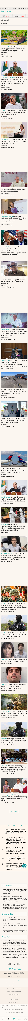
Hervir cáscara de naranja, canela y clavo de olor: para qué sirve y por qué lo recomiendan (16, 858)
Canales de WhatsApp (14, 980)
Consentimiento (14, 999)
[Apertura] (7, 973)
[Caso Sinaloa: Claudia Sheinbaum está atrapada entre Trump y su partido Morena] (14, 130)
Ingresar (25, 1019)
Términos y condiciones (14, 994)
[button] (24, 866)
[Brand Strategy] (22, 973)
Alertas (19, 1019)
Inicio (14, 1019)
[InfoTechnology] (18, 976)
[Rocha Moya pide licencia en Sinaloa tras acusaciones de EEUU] (14, 179)
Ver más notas (14, 811)
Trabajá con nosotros (14, 986)
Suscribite (22, 980)
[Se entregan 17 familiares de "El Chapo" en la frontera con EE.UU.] (14, 650)
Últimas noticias (4, 8)
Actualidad (13, 8)
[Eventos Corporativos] (15, 973)
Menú (3, 1019)
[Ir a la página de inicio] (8, 11)
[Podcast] (10, 976)
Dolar (8, 1019)
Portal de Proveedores (18, 983)
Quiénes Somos (8, 983)
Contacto (5, 980)
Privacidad (14, 996)
